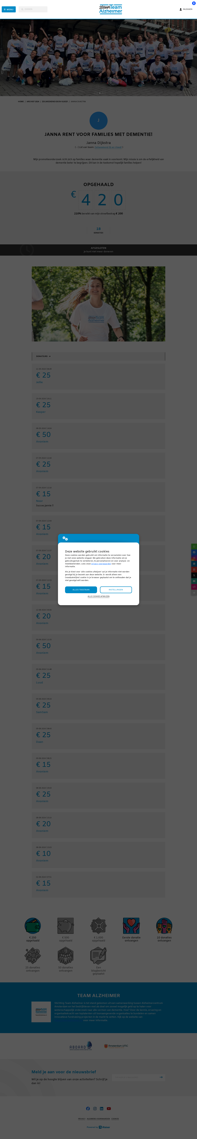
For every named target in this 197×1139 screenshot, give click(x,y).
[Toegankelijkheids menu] (194, 3)
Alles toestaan (81, 590)
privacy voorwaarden (101, 564)
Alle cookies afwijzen (98, 596)
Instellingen (116, 590)
